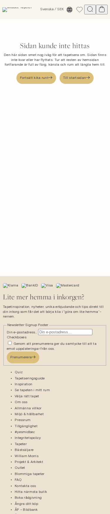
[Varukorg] (102, 9)
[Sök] (90, 9)
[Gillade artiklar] (79, 9)
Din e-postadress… (22, 332)
